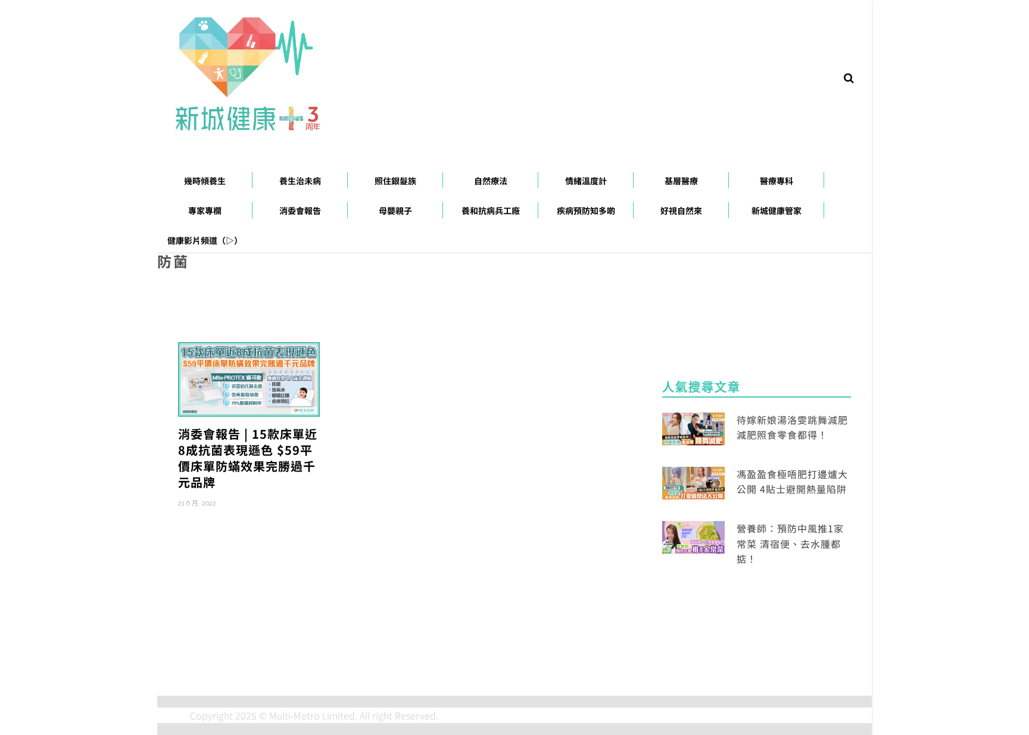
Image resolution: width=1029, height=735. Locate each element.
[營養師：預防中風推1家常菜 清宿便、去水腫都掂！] (693, 536)
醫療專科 (776, 181)
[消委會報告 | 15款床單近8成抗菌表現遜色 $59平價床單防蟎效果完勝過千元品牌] (249, 378)
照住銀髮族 (395, 181)
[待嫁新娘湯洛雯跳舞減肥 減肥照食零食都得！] (693, 427)
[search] (849, 77)
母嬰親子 (395, 210)
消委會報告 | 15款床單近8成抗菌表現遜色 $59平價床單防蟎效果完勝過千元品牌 (247, 458)
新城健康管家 (777, 210)
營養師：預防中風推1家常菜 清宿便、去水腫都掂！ (790, 543)
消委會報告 (300, 210)
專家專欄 (205, 210)
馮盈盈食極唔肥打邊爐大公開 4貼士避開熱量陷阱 (792, 482)
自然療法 (490, 181)
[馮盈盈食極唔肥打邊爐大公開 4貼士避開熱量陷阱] (693, 482)
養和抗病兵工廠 (491, 210)
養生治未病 (300, 181)
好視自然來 (681, 210)
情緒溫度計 (586, 181)
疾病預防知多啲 (586, 210)
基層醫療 (681, 181)
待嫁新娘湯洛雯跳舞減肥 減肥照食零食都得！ (792, 427)
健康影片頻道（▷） (204, 240)
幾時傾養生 (205, 181)
